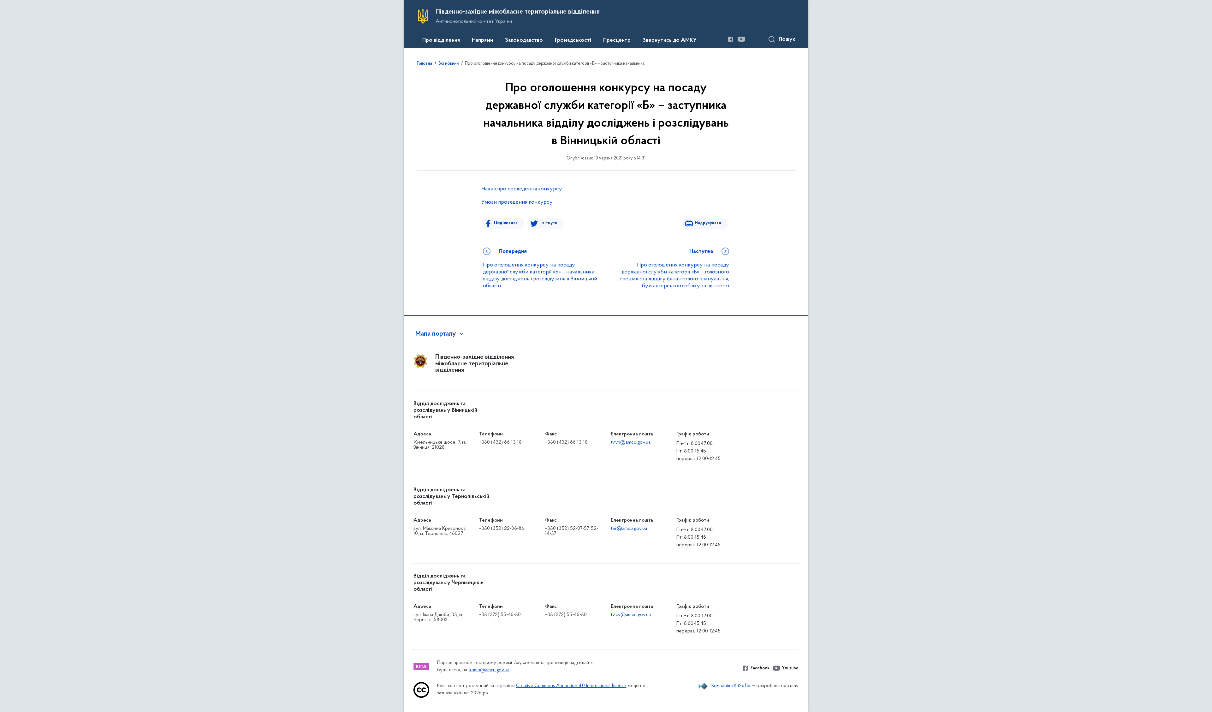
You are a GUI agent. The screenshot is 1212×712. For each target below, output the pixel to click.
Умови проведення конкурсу (517, 202)
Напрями (482, 40)
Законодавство (524, 40)
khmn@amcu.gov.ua (489, 670)
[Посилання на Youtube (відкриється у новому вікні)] (741, 39)
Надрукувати (708, 223)
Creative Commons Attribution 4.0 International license (571, 686)
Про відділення (441, 40)
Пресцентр (617, 40)
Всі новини (448, 64)
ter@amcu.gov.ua (629, 528)
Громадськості (573, 40)
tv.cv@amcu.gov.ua (631, 614)
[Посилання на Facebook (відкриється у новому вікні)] (730, 39)
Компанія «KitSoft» (731, 685)
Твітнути (548, 223)
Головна (424, 64)
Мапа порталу (435, 334)
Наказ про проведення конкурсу (521, 189)
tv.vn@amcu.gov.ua (631, 442)
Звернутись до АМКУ (670, 40)
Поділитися (506, 223)
